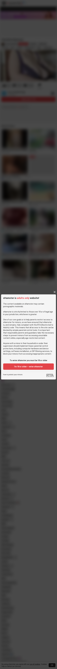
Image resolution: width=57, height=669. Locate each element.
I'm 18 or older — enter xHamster (28, 367)
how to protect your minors (13, 375)
